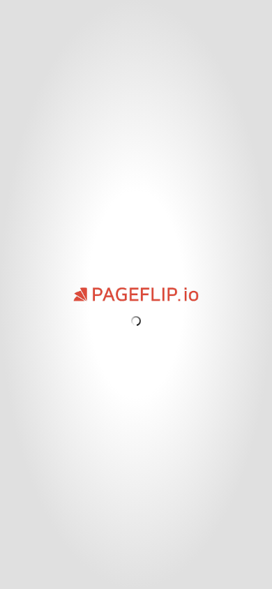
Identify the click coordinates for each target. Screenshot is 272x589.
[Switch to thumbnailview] (36, 580)
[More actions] (14, 12)
